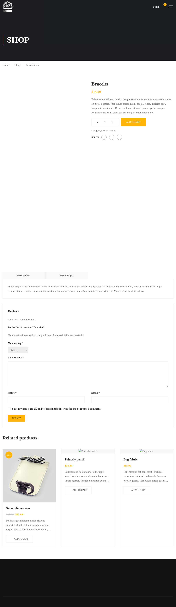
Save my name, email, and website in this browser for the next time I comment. (56, 408)
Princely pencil (75, 459)
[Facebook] (104, 137)
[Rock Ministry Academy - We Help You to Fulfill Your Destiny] (8, 6)
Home (6, 65)
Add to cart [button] (21, 539)
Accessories (32, 65)
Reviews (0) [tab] (66, 275)
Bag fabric (131, 459)
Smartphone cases (18, 508)
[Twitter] (111, 137)
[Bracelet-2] (13, 173)
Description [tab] (23, 275)
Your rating (15, 343)
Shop (17, 65)
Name (12, 392)
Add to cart (133, 122)
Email (95, 392)
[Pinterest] (119, 137)
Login (156, 7)
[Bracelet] (44, 121)
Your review (16, 357)
